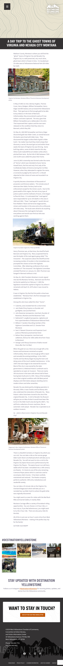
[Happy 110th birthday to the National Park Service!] (54, 550)
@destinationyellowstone (28, 588)
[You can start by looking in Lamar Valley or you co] (9, 565)
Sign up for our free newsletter (32, 615)
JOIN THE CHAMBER (45, 663)
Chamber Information (32, 663)
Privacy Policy (21, 663)
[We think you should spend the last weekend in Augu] (9, 550)
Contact (54, 663)
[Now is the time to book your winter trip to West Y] (39, 550)
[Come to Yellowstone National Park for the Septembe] (24, 550)
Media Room (11, 663)
